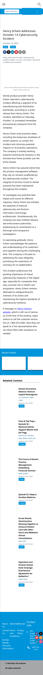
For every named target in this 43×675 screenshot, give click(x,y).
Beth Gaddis (23, 473)
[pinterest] (16, 52)
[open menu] (3, 4)
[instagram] (41, 641)
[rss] (41, 637)
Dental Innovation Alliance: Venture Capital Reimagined (28, 391)
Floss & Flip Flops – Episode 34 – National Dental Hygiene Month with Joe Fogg (28, 427)
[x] (41, 633)
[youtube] (37, 637)
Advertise (14, 623)
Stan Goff (22, 541)
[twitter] (9, 52)
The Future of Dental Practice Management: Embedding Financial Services (28, 465)
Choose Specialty (11, 11)
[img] (21, 4)
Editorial (21, 623)
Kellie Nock (23, 579)
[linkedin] (12, 52)
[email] (20, 52)
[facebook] (5, 52)
